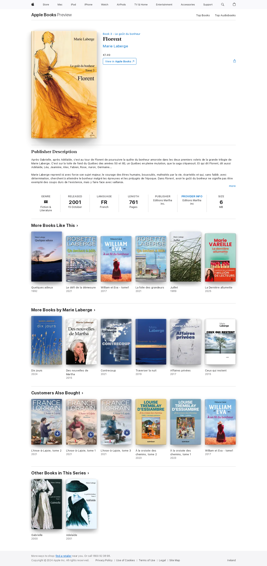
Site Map (174, 560)
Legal (162, 560)
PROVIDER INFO (191, 196)
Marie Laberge (115, 46)
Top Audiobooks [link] (225, 15)
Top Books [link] (203, 15)
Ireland (231, 560)
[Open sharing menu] (234, 61)
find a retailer (64, 556)
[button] (222, 4)
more (232, 185)
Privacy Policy (104, 560)
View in (118, 61)
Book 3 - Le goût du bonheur (121, 33)
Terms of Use (147, 560)
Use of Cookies (125, 560)
